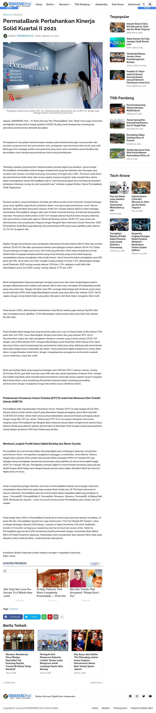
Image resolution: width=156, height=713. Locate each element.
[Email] (55, 616)
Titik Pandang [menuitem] (81, 4)
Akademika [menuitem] (101, 4)
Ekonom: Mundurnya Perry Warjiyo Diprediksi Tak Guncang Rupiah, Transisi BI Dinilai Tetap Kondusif (18, 662)
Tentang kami (120, 708)
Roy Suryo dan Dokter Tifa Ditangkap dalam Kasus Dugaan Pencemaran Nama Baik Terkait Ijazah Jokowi (86, 662)
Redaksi (106, 708)
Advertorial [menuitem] (134, 4)
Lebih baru (10, 682)
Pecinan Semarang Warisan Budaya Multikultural (136, 108)
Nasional (13, 609)
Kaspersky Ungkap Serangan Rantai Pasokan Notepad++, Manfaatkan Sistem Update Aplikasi (141, 241)
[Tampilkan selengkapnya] (61, 616)
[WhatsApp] (44, 616)
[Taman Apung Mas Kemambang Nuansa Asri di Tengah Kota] (117, 123)
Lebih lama (95, 682)
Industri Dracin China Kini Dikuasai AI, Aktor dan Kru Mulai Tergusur (140, 202)
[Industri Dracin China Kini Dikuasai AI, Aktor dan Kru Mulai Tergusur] (117, 27)
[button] (143, 4)
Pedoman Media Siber (142, 708)
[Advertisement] (9, 55)
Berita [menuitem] (49, 4)
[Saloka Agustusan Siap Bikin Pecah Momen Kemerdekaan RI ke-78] (117, 153)
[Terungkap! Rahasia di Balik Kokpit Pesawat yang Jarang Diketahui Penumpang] (119, 224)
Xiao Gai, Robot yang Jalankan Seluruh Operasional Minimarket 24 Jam (117, 203)
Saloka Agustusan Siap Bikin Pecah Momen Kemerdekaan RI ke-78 (138, 153)
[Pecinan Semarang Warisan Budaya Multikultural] (117, 109)
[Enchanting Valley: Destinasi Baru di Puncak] (117, 138)
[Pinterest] (50, 616)
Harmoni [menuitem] (63, 4)
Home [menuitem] (39, 4)
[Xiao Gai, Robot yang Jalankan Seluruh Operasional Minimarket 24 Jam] (119, 187)
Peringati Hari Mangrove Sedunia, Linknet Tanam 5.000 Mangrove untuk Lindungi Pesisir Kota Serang (51, 662)
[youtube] (150, 696)
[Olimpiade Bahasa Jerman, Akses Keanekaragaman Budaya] (117, 57)
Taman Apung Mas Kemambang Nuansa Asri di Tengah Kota (137, 123)
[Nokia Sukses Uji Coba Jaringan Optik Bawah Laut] (117, 42)
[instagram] (137, 696)
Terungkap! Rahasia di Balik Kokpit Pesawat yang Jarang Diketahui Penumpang (118, 240)
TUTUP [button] (9, 8)
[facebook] (130, 696)
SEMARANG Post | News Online (42, 708)
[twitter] (143, 696)
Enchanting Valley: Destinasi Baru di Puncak (136, 138)
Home (95, 708)
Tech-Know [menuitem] (118, 4)
